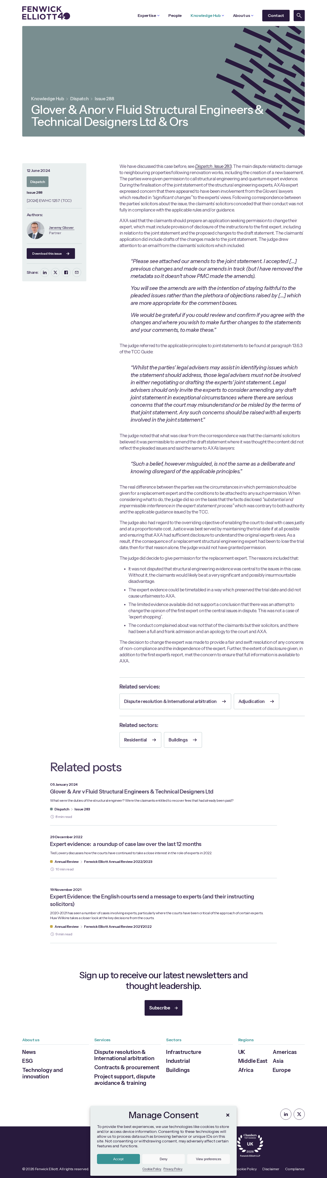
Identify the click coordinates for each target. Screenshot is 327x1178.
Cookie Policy (151, 1169)
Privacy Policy (173, 1169)
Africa (245, 1070)
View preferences (208, 1159)
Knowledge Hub (206, 15)
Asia (278, 1061)
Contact (276, 16)
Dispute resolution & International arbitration (170, 701)
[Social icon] (285, 1114)
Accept (118, 1159)
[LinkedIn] (44, 272)
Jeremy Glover (62, 227)
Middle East (252, 1061)
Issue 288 (104, 98)
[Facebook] (66, 272)
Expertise (147, 15)
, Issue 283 (213, 166)
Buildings (178, 740)
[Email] (77, 272)
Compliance (295, 1169)
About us (241, 15)
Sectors (174, 1039)
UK (241, 1052)
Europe (282, 1070)
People (175, 15)
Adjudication (251, 701)
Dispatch (79, 98)
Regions (246, 1039)
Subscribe (159, 1008)
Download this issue (47, 254)
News (29, 1052)
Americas (285, 1052)
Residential (135, 740)
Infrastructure (183, 1052)
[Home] (46, 13)
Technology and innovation (42, 1073)
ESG (27, 1061)
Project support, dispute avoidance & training (124, 1079)
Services (102, 1039)
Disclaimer (270, 1169)
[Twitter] (55, 272)
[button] (228, 1115)
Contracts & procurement (126, 1067)
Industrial (178, 1061)
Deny (164, 1159)
